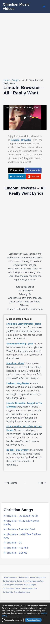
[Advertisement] (25, 40)
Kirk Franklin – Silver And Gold (19, 529)
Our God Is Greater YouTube (33, 581)
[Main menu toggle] (44, 6)
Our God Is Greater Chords (12, 581)
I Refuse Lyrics (23, 577)
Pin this (35, 176)
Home (6, 80)
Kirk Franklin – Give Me (15, 552)
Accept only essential (13, 620)
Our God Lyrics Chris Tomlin (13, 585)
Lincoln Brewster (21, 139)
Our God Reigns (30, 585)
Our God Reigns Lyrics (29, 588)
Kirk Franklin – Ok (13, 542)
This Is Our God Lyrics (22, 592)
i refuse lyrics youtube (37, 577)
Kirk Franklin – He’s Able (16, 547)
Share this (34, 170)
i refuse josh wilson (10, 577)
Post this (17, 170)
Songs (15, 80)
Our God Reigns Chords (11, 588)
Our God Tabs (8, 592)
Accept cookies (33, 620)
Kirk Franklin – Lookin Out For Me (21, 515)
